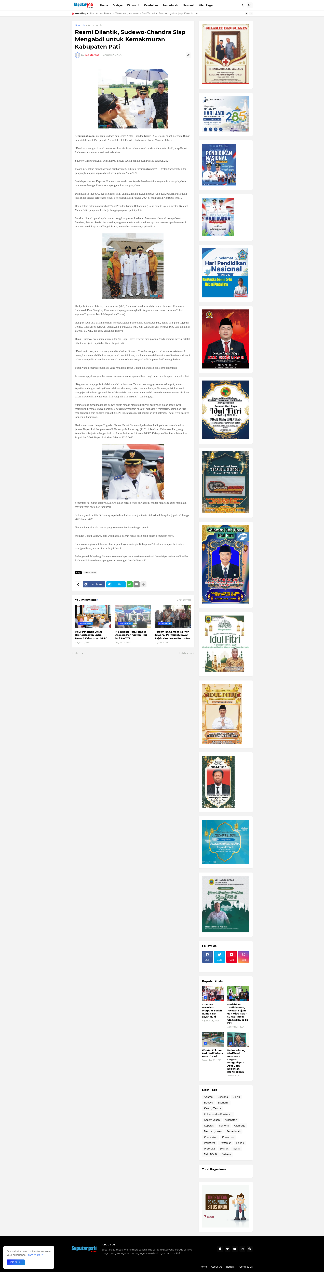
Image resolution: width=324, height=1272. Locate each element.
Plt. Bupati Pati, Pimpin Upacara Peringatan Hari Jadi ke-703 (131, 635)
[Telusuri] (250, 5)
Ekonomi (133, 5)
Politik (240, 1142)
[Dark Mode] (243, 5)
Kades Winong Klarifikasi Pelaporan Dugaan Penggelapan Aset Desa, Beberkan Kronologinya (236, 1061)
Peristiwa (209, 1142)
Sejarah (224, 1148)
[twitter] (227, 1249)
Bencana (223, 1096)
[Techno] (243, 965)
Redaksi (230, 1266)
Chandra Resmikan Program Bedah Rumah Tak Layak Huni (212, 1010)
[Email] (136, 584)
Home (104, 5)
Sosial (236, 1148)
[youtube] (235, 1249)
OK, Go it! (15, 1262)
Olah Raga (206, 5)
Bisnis (236, 1096)
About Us (216, 1266)
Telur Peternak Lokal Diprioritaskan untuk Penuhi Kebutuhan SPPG (91, 635)
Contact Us (246, 1266)
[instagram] (242, 1249)
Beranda (80, 25)
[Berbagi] (188, 55)
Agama (208, 1096)
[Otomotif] (231, 965)
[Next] (251, 13)
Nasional (188, 5)
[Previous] (246, 13)
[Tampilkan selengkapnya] (143, 584)
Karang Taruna (212, 1108)
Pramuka (209, 1148)
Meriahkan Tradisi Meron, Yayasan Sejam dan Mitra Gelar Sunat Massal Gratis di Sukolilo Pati (237, 1013)
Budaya (118, 5)
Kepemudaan (212, 1119)
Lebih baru (80, 653)
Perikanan (228, 1137)
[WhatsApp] (130, 584)
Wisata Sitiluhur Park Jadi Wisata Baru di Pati (116, 13)
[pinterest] (250, 1249)
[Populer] (219, 968)
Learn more (33, 1254)
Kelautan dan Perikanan (218, 1114)
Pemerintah (170, 5)
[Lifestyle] (207, 965)
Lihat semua (184, 600)
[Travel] (219, 965)
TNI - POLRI (211, 1154)
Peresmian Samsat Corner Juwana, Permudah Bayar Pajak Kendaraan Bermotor (172, 635)
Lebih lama (185, 653)
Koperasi (209, 1125)
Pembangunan (213, 1131)
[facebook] (220, 1249)
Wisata (226, 1154)
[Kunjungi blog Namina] (225, 1226)
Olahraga (239, 1125)
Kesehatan (151, 5)
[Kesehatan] (207, 968)
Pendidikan (210, 1137)
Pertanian (225, 1142)
